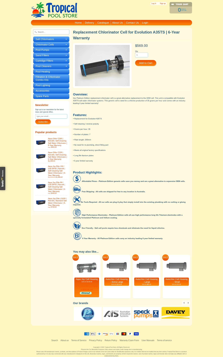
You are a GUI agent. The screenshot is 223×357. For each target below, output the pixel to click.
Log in (154, 3)
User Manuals (148, 340)
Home (78, 22)
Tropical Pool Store (110, 347)
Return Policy (111, 340)
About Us (117, 22)
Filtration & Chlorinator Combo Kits (48, 78)
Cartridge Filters (44, 60)
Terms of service (164, 340)
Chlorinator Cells (45, 44)
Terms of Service (78, 340)
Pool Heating (43, 71)
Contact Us (132, 22)
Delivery (89, 22)
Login (145, 22)
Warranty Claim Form (129, 340)
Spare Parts (42, 96)
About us (65, 340)
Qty (136, 51)
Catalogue (103, 22)
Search (54, 340)
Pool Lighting (43, 85)
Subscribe (43, 122)
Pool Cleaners (43, 66)
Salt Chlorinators (45, 39)
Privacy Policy (95, 340)
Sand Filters (42, 55)
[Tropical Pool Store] (54, 14)
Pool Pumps (42, 50)
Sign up (163, 3)
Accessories (42, 90)
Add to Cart (145, 63)
